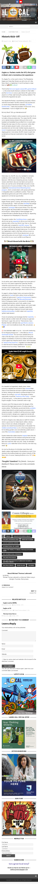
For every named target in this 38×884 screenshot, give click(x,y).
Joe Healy (13, 615)
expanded (16, 221)
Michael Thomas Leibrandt (21, 41)
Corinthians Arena (21, 219)
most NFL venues (24, 225)
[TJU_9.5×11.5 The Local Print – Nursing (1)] (19, 795)
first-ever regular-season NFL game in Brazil (22, 89)
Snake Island (21, 565)
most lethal (11, 432)
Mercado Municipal (25, 299)
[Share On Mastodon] (34, 67)
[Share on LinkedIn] (12, 67)
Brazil (8, 536)
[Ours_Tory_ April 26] (19, 835)
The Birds (31, 565)
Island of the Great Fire (11, 342)
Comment (5, 630)
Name (3, 644)
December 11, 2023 (7, 610)
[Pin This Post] (17, 67)
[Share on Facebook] (4, 67)
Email (3, 649)
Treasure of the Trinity (22, 396)
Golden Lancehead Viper (9, 428)
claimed (28, 388)
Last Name (5, 846)
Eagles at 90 (7, 608)
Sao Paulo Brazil (8, 565)
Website (4, 654)
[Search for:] (19, 26)
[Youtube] (20, 2)
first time (9, 93)
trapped (24, 435)
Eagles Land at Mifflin (10, 603)
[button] (36, 22)
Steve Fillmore (17, 605)
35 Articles (6, 575)
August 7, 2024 (7, 41)
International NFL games (11, 546)
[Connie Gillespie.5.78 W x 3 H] (19, 528)
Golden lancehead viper (10, 539)
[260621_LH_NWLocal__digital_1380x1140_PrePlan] (19, 747)
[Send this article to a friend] (21, 67)
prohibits (33, 408)
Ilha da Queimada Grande (11, 543)
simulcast (26, 235)
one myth (18, 394)
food (11, 295)
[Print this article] (25, 67)
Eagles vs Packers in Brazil (22, 536)
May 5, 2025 (6, 615)
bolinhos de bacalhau (8, 311)
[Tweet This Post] (8, 67)
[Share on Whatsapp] (29, 67)
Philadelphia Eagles (9, 557)
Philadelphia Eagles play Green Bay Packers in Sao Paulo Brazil (17, 561)
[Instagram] (17, 2)
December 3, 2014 (7, 605)
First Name (5, 842)
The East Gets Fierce (9, 614)
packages (12, 207)
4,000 (9, 443)
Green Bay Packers (27, 539)
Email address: (6, 851)
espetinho (30, 311)
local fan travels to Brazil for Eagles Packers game (18, 550)
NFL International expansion (12, 554)
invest (3, 130)
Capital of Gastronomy (24, 297)
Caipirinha (30, 317)
